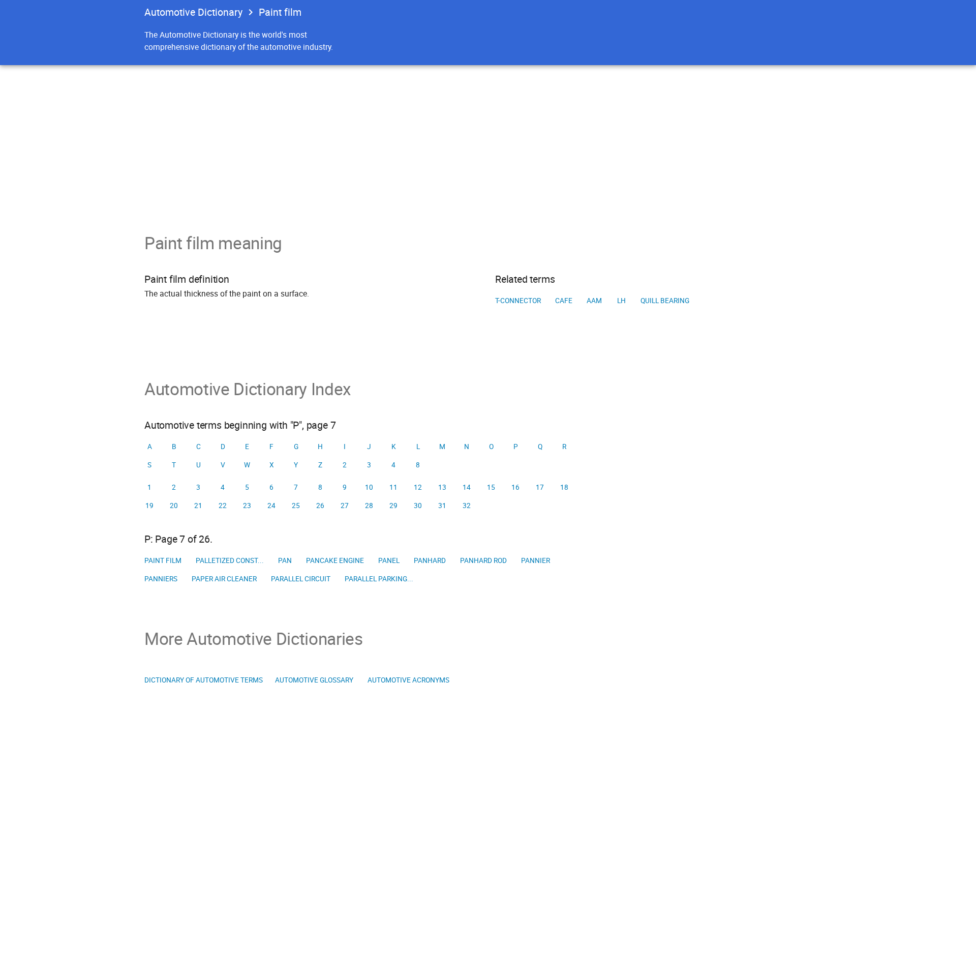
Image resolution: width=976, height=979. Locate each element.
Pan (285, 560)
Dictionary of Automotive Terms (203, 680)
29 (393, 505)
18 (564, 487)
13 (442, 487)
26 (320, 505)
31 (442, 505)
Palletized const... (230, 560)
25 (296, 505)
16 (515, 487)
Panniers (160, 578)
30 (418, 505)
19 (149, 505)
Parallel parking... (379, 578)
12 (418, 487)
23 (247, 505)
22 (223, 505)
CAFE (563, 300)
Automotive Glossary (314, 680)
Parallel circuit (300, 578)
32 (467, 505)
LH (621, 300)
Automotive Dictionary (193, 12)
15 (491, 487)
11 (393, 487)
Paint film (162, 560)
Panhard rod (483, 560)
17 (540, 487)
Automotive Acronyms (408, 680)
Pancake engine (335, 560)
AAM (594, 300)
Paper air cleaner (224, 578)
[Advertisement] (488, 141)
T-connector (518, 300)
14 (467, 487)
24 (271, 505)
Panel (389, 560)
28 (369, 505)
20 (174, 505)
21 (198, 505)
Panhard (430, 560)
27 (345, 505)
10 (369, 487)
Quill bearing (664, 300)
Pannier (535, 560)
